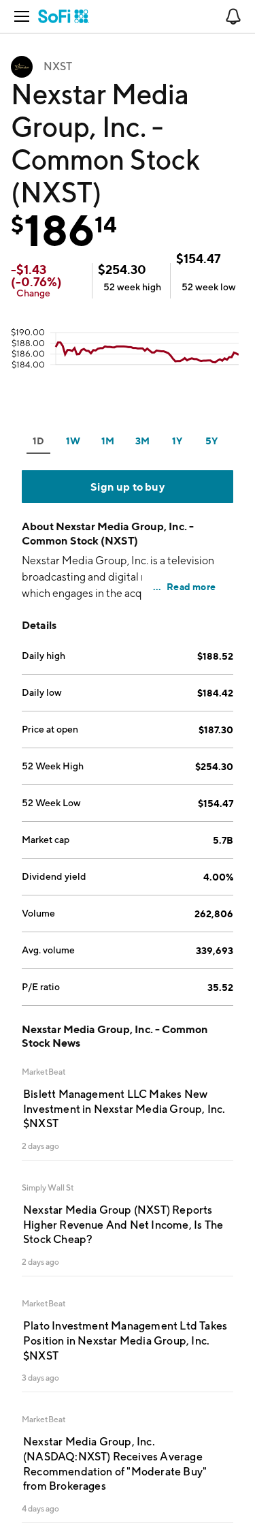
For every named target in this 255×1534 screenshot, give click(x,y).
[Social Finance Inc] (63, 16)
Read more (191, 586)
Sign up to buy (127, 486)
